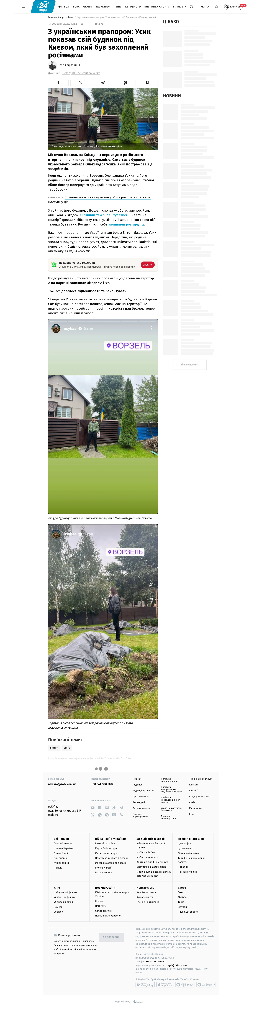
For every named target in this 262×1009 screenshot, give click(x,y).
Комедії (58, 906)
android (145, 985)
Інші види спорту (156, 6)
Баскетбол (103, 6)
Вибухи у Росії (103, 867)
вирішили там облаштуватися (103, 215)
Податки (183, 866)
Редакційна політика (144, 791)
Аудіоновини (61, 862)
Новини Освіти (105, 887)
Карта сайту (195, 808)
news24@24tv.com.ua (62, 784)
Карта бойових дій (106, 848)
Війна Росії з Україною (110, 839)
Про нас (137, 779)
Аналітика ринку (146, 892)
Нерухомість (145, 887)
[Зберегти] (147, 83)
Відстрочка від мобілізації (152, 866)
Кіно (57, 887)
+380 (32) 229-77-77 (156, 961)
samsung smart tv (205, 985)
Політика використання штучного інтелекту (171, 789)
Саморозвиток (103, 910)
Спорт (182, 887)
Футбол (63, 6)
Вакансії (193, 791)
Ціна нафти (184, 843)
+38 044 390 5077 (102, 784)
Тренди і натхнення (148, 901)
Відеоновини (61, 858)
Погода (58, 867)
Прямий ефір (61, 853)
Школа (99, 901)
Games (87, 6)
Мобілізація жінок (147, 857)
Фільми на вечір (63, 901)
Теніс (118, 6)
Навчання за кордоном (108, 915)
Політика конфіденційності (170, 780)
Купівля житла (145, 897)
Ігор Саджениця (69, 65)
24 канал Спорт (56, 17)
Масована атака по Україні (111, 862)
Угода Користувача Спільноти (171, 809)
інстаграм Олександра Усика (81, 73)
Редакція (137, 785)
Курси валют (185, 848)
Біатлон (182, 906)
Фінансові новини (188, 853)
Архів (192, 802)
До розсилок (111, 937)
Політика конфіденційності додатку (170, 800)
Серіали (58, 911)
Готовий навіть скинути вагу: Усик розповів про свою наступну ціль (99, 199)
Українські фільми (64, 897)
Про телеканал (141, 796)
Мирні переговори (106, 853)
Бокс (76, 6)
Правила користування (140, 815)
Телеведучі (139, 802)
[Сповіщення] (216, 6)
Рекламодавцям (141, 808)
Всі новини (61, 839)
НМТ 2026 (100, 906)
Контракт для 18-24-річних (152, 862)
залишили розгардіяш (126, 224)
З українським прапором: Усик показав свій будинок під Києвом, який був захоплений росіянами (117, 17)
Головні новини (63, 843)
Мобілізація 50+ (146, 852)
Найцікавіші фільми (65, 892)
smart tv (184, 985)
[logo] (43, 6)
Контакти (194, 785)
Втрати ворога (103, 872)
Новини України (63, 848)
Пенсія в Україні (187, 871)
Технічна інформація (200, 779)
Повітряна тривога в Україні (111, 858)
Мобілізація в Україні (151, 839)
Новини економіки (191, 839)
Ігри (191, 814)
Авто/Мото (133, 6)
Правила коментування (168, 817)
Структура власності (200, 796)
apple (164, 985)
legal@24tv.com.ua (177, 965)
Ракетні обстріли (105, 843)
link (93, 808)
